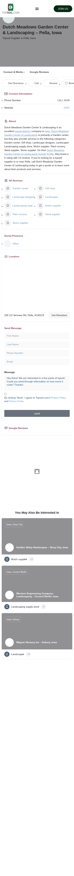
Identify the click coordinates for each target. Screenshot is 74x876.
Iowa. (48, 131)
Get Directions (59, 315)
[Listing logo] (9, 17)
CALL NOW (63, 100)
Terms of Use (16, 401)
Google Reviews (39, 72)
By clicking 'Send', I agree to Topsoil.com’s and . (35, 399)
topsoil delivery (23, 131)
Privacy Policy (58, 397)
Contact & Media (13, 72)
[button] (37, 9)
